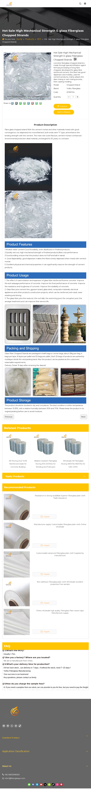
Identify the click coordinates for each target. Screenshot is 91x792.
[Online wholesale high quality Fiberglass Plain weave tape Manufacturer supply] (17, 622)
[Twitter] (11, 725)
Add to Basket (64, 112)
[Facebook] (3, 725)
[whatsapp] (29, 784)
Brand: (56, 88)
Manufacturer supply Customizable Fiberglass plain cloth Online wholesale (60, 525)
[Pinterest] (61, 784)
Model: (56, 85)
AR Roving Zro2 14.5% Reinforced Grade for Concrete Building (18, 464)
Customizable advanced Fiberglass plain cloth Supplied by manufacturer (60, 554)
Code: (56, 92)
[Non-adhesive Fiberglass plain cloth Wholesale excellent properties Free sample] (17, 593)
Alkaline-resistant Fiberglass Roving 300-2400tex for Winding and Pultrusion (45, 464)
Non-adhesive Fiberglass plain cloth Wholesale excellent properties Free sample (60, 583)
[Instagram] (57, 784)
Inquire (63, 106)
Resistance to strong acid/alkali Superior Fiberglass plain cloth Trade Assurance (60, 497)
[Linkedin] (7, 725)
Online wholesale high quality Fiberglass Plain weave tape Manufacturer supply (60, 612)
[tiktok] (19, 725)
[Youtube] (41, 784)
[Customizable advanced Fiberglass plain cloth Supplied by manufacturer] (17, 564)
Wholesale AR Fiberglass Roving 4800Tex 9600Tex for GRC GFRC (73, 464)
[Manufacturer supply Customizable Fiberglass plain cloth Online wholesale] (17, 535)
